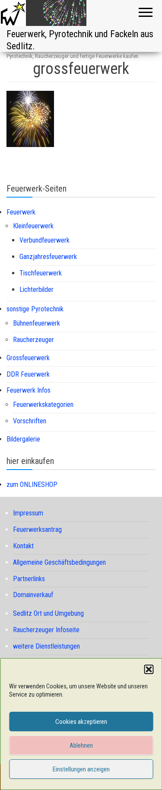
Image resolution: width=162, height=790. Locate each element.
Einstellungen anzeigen (81, 769)
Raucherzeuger (33, 340)
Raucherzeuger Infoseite (46, 630)
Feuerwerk (20, 212)
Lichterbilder (36, 289)
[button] (148, 669)
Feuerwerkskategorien (43, 404)
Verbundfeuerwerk (44, 240)
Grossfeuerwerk (28, 358)
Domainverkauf (33, 595)
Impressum (28, 513)
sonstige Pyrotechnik (35, 309)
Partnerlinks (29, 579)
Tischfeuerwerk (40, 273)
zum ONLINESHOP (31, 484)
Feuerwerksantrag (37, 529)
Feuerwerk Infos (28, 390)
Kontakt (23, 546)
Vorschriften (29, 421)
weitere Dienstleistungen (46, 646)
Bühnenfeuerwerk (36, 323)
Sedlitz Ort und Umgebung (48, 613)
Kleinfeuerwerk (33, 226)
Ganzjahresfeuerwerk (48, 257)
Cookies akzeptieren (81, 722)
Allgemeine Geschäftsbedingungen (59, 562)
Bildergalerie (23, 439)
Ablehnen (81, 745)
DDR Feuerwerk (28, 374)
